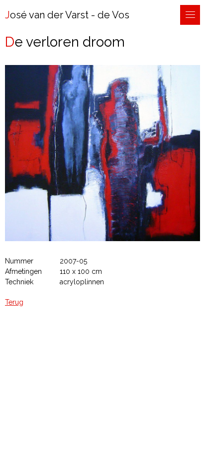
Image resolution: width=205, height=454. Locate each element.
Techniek (19, 282)
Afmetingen (23, 271)
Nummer (19, 261)
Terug (14, 302)
